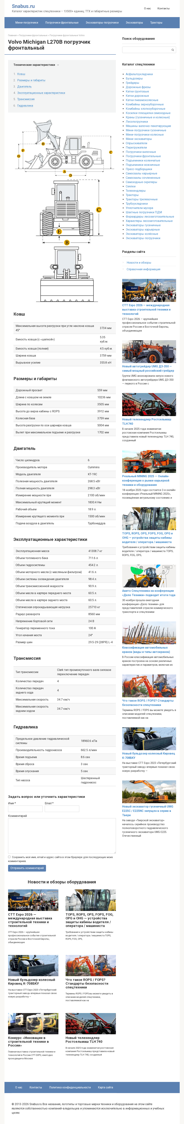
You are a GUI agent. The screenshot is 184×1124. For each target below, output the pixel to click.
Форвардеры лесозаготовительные (150, 216)
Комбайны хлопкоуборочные (145, 108)
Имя (12, 803)
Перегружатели (136, 147)
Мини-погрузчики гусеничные (146, 130)
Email (49, 803)
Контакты (163, 8)
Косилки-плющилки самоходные (148, 113)
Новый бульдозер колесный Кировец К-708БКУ (31, 982)
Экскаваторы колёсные (142, 234)
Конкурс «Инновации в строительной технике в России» (28, 1041)
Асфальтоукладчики (139, 74)
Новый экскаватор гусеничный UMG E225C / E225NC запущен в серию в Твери (147, 811)
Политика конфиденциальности (70, 1087)
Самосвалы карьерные (141, 173)
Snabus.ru (23, 6)
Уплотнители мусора (139, 208)
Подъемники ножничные (143, 165)
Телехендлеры (136, 190)
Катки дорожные (137, 95)
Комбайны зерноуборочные (145, 104)
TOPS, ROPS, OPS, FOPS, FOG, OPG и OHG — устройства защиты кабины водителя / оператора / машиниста (89, 920)
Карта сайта (105, 1087)
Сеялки (130, 186)
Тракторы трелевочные (142, 199)
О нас (147, 8)
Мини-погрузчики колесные (145, 134)
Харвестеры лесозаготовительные (149, 221)
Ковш (21, 74)
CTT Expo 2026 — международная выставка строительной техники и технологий (30, 920)
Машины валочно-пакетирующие (148, 126)
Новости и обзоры (139, 262)
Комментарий (17, 816)
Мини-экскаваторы (139, 139)
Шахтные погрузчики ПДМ (144, 212)
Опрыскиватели (136, 143)
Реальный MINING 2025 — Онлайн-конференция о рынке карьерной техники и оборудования (145, 481)
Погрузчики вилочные (141, 152)
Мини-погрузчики (26, 22)
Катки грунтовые (137, 91)
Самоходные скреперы (141, 182)
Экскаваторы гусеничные (143, 225)
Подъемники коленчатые (143, 160)
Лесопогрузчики (137, 121)
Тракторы (156, 22)
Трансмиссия (25, 99)
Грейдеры (132, 83)
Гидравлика (25, 105)
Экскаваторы (134, 22)
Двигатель (24, 86)
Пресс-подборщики (139, 169)
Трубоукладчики (137, 203)
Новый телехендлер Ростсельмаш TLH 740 (84, 1040)
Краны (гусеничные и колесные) (148, 117)
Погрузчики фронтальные (62, 22)
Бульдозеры (134, 78)
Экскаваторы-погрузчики (102, 22)
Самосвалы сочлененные (143, 177)
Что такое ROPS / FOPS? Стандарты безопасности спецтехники (87, 983)
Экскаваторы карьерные (143, 229)
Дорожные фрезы (138, 87)
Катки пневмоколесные (142, 100)
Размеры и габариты (31, 80)
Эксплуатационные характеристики (41, 93)
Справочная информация (143, 269)
